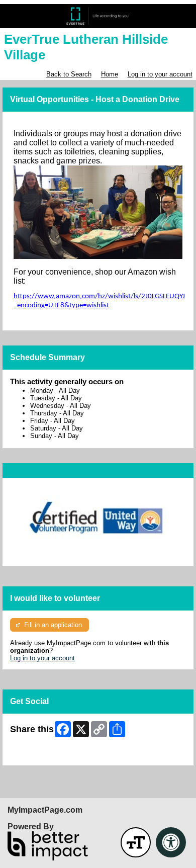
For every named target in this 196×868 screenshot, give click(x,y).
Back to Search (68, 74)
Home (109, 74)
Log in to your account (160, 74)
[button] (136, 842)
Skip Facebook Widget (43, 754)
